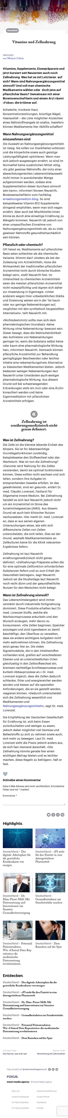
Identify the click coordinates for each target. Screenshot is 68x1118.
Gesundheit (12, 30)
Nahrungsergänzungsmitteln (22, 706)
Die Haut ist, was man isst (15, 1054)
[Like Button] (5, 774)
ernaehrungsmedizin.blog (20, 199)
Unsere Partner (43, 1097)
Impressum (41, 1102)
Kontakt (40, 1108)
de (60, 2)
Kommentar (10, 796)
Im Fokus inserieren (20, 1102)
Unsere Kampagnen (20, 1097)
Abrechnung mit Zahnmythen (51, 1054)
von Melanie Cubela (13, 58)
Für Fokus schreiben (20, 1108)
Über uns (15, 1091)
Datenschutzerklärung (46, 1091)
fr (64, 2)
